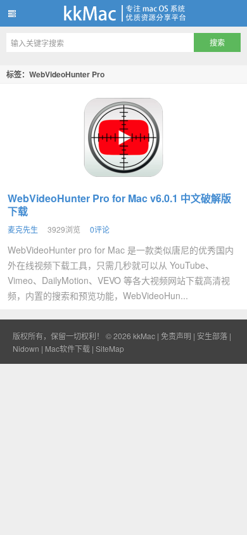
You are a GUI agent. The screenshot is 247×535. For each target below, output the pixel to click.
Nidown (26, 348)
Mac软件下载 (67, 348)
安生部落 (212, 335)
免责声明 (176, 335)
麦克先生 (23, 229)
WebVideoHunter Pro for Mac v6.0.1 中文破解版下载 (119, 204)
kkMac (123, 13)
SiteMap (110, 348)
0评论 (100, 229)
